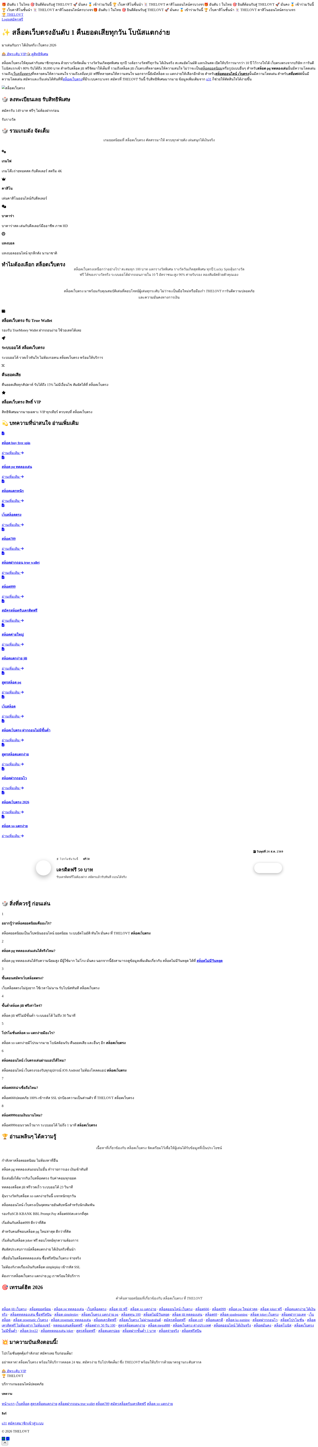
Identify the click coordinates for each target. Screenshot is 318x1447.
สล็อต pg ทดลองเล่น (69, 1309)
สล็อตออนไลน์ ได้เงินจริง (232, 1325)
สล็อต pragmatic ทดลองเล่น (71, 1320)
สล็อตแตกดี (214, 1320)
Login (6, 19)
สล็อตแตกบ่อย (109, 1331)
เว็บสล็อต (22, 1404)
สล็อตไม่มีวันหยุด (156, 1314)
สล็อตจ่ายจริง (169, 1331)
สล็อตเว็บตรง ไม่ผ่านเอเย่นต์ (140, 1320)
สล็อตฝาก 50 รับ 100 (100, 1325)
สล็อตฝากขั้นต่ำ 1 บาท (139, 1331)
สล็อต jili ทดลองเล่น (187, 1314)
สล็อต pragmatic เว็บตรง (30, 1320)
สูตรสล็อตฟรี (85, 1331)
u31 (208, 79)
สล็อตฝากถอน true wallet (76, 1404)
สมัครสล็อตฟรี (175, 1320)
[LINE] (3, 1439)
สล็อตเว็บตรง (72, 79)
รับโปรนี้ (270, 868)
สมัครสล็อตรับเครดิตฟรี (128, 1404)
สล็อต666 (202, 1309)
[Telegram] (8, 1439)
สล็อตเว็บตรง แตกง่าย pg (99, 1314)
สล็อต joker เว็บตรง (264, 1314)
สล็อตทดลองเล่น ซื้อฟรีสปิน (30, 1314)
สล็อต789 (102, 1404)
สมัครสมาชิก (18, 1423)
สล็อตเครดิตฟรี (105, 1320)
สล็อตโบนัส (282, 1325)
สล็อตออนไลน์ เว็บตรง (176, 1309)
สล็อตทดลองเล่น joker (57, 1331)
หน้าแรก (8, 1404)
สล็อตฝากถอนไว (265, 1320)
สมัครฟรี (16, 19)
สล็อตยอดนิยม (40, 1309)
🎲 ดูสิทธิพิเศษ (37, 54)
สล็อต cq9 (195, 1320)
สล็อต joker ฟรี (271, 1309)
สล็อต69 (211, 1314)
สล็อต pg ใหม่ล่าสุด (243, 1309)
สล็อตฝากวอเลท (293, 1314)
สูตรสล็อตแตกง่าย (131, 1325)
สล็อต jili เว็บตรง (14, 1309)
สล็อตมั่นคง (262, 1325)
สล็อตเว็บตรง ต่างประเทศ (192, 1325)
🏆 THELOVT (12, 14)
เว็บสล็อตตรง (96, 1309)
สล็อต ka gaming (238, 1320)
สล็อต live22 (29, 1331)
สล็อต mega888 (159, 1325)
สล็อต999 (219, 1309)
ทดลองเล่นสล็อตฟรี (67, 1325)
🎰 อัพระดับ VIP (14, 54)
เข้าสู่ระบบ (35, 1423)
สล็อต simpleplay (66, 1314)
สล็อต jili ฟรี (118, 1309)
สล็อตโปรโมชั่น (292, 1320)
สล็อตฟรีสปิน (191, 1331)
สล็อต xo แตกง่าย (143, 1309)
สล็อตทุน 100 (131, 1314)
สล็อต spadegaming (233, 1314)
